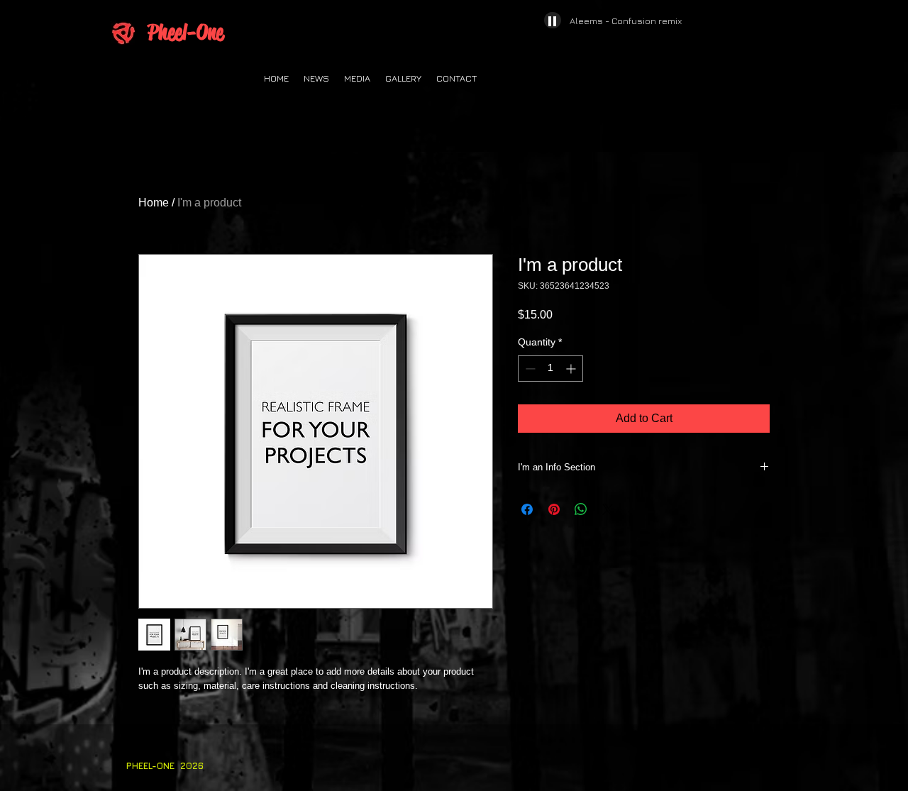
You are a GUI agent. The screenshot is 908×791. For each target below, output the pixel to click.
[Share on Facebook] (527, 509)
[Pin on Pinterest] (554, 509)
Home (153, 203)
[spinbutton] (550, 368)
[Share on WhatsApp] (580, 509)
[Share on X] (607, 509)
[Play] (552, 20)
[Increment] (572, 368)
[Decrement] (529, 368)
